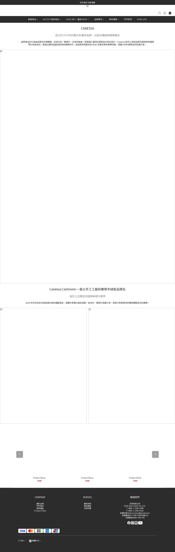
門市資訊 (128, 19)
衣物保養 (87, 508)
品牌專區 (98, 19)
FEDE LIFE (142, 19)
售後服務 (87, 506)
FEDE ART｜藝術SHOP (76, 19)
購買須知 (87, 503)
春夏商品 (32, 19)
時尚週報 (113, 19)
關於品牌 (40, 503)
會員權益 (40, 508)
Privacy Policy (40, 510)
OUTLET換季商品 (51, 19)
